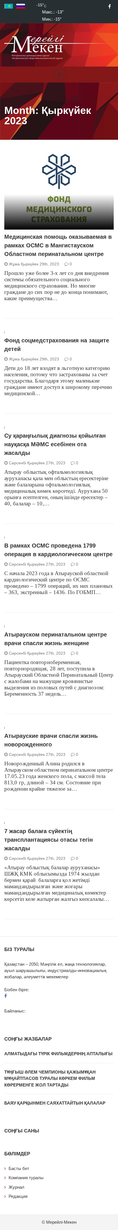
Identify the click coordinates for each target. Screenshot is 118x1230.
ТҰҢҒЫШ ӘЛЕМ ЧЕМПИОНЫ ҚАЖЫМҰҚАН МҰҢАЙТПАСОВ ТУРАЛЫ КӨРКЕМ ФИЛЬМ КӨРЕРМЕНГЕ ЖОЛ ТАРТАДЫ (50, 1078)
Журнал (16, 1187)
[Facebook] (109, 6)
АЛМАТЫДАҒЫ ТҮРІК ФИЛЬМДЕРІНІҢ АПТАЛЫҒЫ (58, 1053)
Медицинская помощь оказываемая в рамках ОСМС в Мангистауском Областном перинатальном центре (58, 245)
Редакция (18, 1196)
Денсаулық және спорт (35, 226)
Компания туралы (26, 1177)
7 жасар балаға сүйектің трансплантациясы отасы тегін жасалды (48, 839)
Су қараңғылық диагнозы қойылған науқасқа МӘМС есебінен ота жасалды (55, 444)
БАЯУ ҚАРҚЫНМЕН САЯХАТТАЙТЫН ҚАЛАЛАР (54, 1103)
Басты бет (19, 1168)
